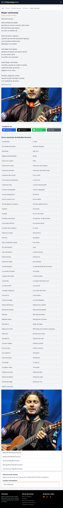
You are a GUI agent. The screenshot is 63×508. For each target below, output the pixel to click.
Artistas (8, 8)
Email (52, 130)
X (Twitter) (24, 130)
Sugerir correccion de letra (8, 15)
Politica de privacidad (28, 500)
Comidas (24, 498)
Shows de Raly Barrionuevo (11, 461)
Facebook (9, 130)
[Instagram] (47, 497)
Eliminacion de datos (28, 504)
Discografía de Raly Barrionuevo (13, 465)
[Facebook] (44, 497)
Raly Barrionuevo (16, 8)
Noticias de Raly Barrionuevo (12, 457)
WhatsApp (39, 130)
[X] (50, 497)
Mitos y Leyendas (27, 496)
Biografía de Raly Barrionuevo (12, 453)
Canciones (25, 8)
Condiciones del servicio (28, 502)
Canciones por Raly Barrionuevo (13, 469)
